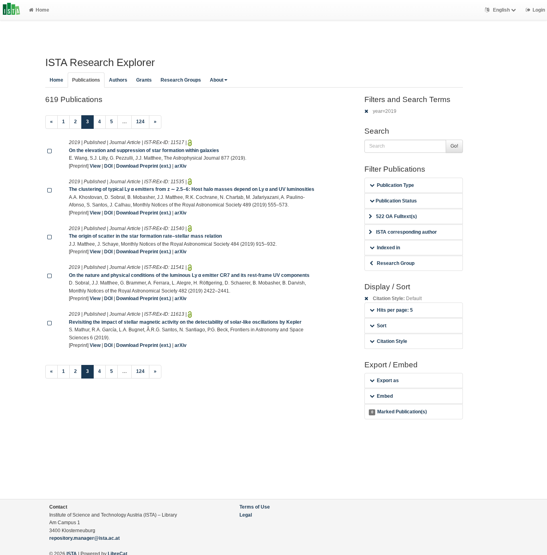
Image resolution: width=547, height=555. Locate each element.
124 (140, 121)
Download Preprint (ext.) (143, 166)
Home (42, 10)
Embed (385, 396)
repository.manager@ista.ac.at (84, 538)
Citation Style (392, 341)
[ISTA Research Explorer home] (11, 10)
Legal (245, 515)
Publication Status (395, 201)
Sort (381, 326)
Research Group (395, 263)
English (501, 10)
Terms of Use (254, 507)
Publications (86, 80)
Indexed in (388, 247)
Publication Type (395, 185)
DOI (108, 166)
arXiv (181, 166)
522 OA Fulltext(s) (396, 216)
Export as (388, 380)
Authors (118, 80)
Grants (144, 80)
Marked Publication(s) (399, 412)
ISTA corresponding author (406, 232)
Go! (454, 146)
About (216, 80)
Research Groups (181, 80)
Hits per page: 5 (395, 310)
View (95, 166)
